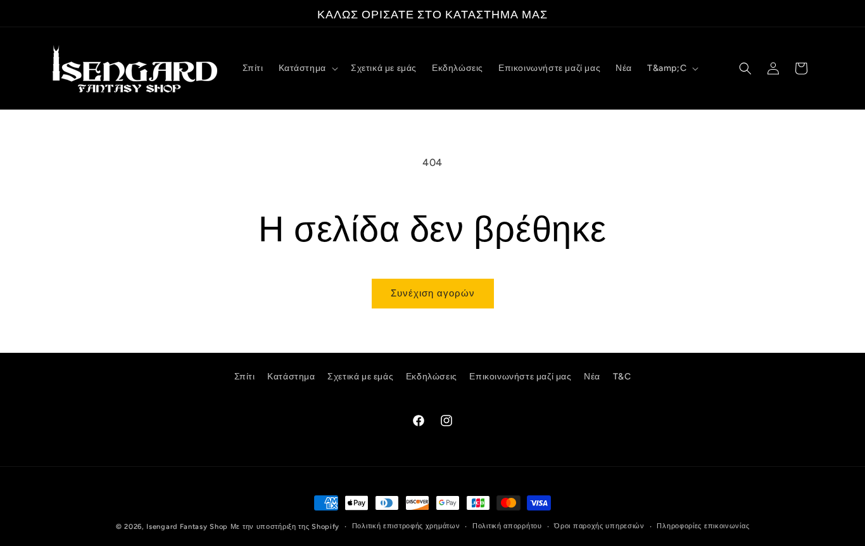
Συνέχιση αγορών (433, 293)
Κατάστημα (291, 376)
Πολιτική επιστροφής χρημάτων (406, 526)
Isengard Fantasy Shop (187, 527)
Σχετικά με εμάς (360, 376)
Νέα (592, 376)
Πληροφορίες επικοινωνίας (703, 526)
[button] (307, 68)
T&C (622, 376)
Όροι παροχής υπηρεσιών (599, 526)
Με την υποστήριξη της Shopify (284, 527)
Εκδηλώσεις (431, 376)
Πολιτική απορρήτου (507, 526)
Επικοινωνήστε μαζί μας (520, 376)
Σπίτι (244, 376)
